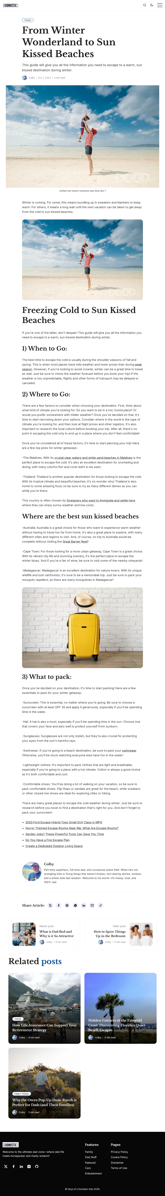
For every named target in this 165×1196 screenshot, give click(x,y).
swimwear (129, 750)
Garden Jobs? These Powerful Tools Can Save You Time (64, 834)
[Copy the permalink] (100, 905)
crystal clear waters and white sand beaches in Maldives (93, 457)
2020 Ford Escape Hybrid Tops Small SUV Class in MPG (63, 822)
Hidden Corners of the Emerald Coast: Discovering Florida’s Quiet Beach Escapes (116, 1025)
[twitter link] (6, 1166)
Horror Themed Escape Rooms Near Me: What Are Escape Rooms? (71, 828)
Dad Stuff (91, 1157)
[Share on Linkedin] (84, 905)
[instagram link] (29, 1166)
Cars (88, 1168)
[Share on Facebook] (59, 905)
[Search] (144, 5)
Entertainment (93, 1173)
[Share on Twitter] (50, 905)
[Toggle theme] (151, 5)
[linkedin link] (21, 1166)
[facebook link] (13, 1166)
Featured (90, 1162)
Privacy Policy (119, 1151)
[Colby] (24, 77)
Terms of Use (119, 1168)
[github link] (37, 1166)
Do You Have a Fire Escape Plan (47, 840)
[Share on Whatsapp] (75, 905)
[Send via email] (92, 905)
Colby (32, 77)
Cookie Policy (119, 1157)
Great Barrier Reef (75, 541)
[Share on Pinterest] (67, 905)
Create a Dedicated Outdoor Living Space (54, 846)
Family (89, 1151)
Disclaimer (117, 1162)
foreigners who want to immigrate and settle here (101, 500)
